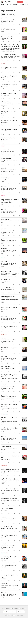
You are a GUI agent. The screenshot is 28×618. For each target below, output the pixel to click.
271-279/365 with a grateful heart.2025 (9, 418)
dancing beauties (6, 158)
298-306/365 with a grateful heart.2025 (9, 348)
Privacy (12, 608)
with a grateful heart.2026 (8, 93)
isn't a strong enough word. (7, 151)
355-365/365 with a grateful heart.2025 (9, 112)
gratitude (4, 18)
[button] (2, 4)
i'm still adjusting (6, 446)
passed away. (4, 510)
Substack (7, 615)
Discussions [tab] (11, 14)
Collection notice (22, 608)
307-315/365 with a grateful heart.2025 (9, 327)
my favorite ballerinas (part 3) (10, 479)
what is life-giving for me (8, 527)
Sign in (25, 2)
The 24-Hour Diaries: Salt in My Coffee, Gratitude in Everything (10, 45)
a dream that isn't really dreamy (10, 574)
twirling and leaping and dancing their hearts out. (10, 471)
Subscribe (20, 2)
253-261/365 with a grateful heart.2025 (9, 566)
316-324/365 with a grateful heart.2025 (9, 308)
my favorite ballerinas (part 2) (9, 489)
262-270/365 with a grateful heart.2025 (9, 536)
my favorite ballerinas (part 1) (9, 498)
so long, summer (5, 28)
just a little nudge (6, 366)
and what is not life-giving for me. (9, 528)
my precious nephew (7, 508)
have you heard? (5, 279)
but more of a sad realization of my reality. (9, 576)
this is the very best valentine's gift (10, 456)
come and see (5, 219)
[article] (14, 21)
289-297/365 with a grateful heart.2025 (9, 375)
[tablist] (8, 14)
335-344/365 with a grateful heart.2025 (9, 130)
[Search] (25, 14)
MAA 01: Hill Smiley (6, 271)
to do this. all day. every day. (7, 368)
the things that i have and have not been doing (10, 200)
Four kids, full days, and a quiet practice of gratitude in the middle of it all (10, 49)
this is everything (6, 102)
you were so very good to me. (8, 29)
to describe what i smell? (7, 38)
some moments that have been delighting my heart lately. (8, 20)
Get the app (20, 611)
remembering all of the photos (9, 557)
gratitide (3, 168)
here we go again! (5, 95)
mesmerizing (5, 150)
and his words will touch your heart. (9, 585)
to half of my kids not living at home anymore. (9, 448)
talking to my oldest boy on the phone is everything (10, 104)
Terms (16, 608)
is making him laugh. (6, 429)
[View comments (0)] (8, 24)
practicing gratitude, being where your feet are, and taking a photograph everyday (10, 273)
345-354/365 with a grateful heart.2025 (9, 121)
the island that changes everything (8, 297)
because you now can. (6, 281)
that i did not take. (5, 558)
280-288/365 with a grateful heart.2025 (9, 405)
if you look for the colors (8, 287)
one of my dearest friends (8, 54)
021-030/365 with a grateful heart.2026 (9, 68)
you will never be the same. (7, 289)
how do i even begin (6, 36)
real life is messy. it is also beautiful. (9, 378)
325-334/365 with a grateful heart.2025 (9, 138)
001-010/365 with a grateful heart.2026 (9, 85)
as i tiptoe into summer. (6, 202)
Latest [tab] (3, 14)
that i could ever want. (6, 459)
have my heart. (4, 179)
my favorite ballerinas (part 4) (10, 469)
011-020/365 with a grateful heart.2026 (9, 76)
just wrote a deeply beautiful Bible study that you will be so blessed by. (10, 56)
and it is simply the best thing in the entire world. (9, 300)
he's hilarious (5, 584)
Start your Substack (10, 611)
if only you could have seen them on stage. (9, 160)
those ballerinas (5, 178)
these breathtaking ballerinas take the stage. (10, 221)
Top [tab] (7, 14)
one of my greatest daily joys (9, 428)
